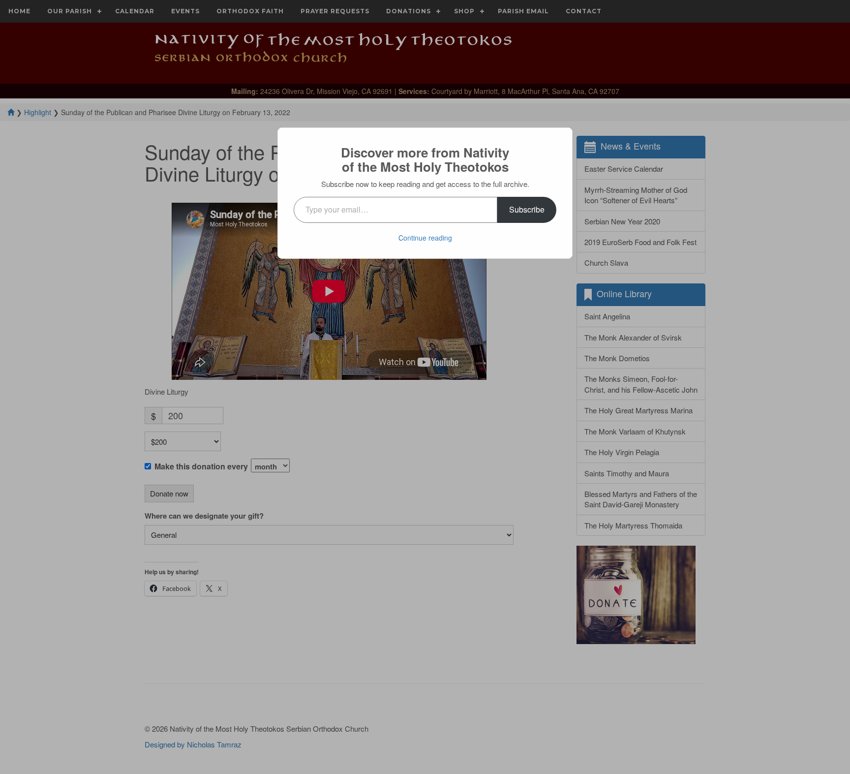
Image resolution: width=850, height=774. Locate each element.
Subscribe (527, 209)
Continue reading (425, 238)
